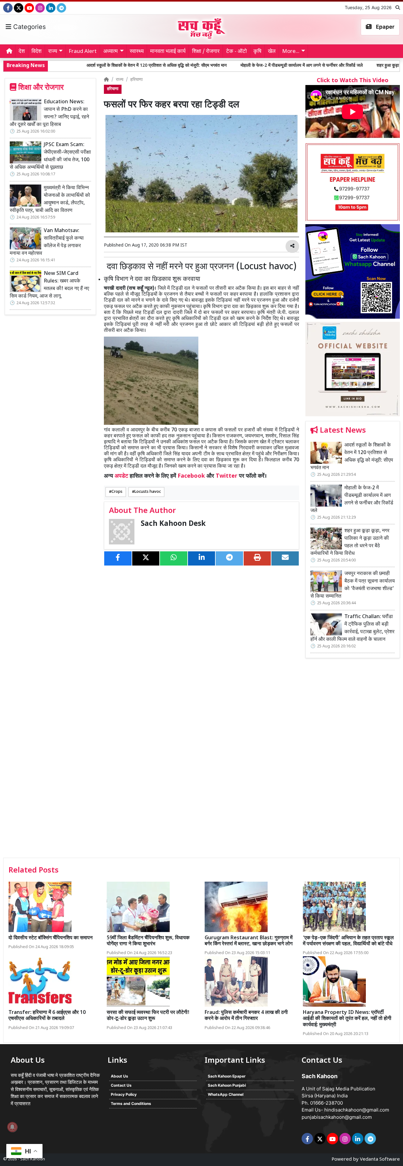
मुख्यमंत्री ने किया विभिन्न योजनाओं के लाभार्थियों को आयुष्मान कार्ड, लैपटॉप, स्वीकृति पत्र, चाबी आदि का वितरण (50, 199)
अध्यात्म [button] (110, 51)
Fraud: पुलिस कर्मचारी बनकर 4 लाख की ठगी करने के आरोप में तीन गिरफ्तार (246, 1016)
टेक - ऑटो (236, 51)
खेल (271, 51)
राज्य (119, 80)
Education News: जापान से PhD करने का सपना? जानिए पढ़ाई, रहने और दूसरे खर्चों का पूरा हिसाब (49, 113)
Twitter (226, 476)
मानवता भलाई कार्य (167, 51)
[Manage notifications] (12, 1127)
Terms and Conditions (131, 1103)
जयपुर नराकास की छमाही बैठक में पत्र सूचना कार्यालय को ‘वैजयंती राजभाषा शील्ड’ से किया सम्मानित (352, 585)
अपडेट (121, 476)
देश (22, 51)
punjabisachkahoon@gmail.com (337, 1117)
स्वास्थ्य (137, 51)
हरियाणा (136, 80)
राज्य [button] (52, 51)
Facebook (191, 476)
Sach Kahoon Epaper (227, 1076)
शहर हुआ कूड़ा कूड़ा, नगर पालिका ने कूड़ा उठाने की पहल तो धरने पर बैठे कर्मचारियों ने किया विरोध (349, 542)
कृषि (257, 51)
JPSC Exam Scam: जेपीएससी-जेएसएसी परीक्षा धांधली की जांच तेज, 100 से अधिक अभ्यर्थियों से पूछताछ (50, 156)
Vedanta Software (380, 1160)
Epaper (384, 27)
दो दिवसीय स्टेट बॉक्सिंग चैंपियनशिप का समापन (51, 938)
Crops (116, 491)
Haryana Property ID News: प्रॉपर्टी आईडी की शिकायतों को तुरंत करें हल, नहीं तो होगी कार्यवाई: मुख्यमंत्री (347, 1019)
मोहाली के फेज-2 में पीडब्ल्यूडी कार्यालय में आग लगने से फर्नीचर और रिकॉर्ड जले (241, 66)
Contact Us (121, 1085)
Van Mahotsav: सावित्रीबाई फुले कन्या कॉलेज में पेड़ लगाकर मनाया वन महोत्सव (47, 242)
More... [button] (290, 51)
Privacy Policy (124, 1094)
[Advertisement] (352, 760)
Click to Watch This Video (353, 80)
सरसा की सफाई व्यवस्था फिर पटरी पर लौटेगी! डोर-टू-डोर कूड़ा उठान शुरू (148, 1016)
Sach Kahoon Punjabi (227, 1085)
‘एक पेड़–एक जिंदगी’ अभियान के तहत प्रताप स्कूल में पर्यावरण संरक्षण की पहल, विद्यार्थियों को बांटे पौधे (348, 941)
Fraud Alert (83, 51)
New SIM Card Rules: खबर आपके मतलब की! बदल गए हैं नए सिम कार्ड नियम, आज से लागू (49, 285)
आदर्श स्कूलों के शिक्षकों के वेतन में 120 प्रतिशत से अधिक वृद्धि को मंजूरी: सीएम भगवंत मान (96, 66)
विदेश (36, 51)
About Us (119, 1076)
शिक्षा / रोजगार (205, 51)
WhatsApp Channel (225, 1094)
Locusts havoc (147, 491)
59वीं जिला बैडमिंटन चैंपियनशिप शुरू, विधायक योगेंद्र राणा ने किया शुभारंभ (148, 941)
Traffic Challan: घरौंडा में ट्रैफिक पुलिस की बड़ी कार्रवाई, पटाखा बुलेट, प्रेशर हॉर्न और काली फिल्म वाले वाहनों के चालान (352, 628)
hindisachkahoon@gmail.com (356, 1110)
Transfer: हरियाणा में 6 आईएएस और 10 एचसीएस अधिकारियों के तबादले (47, 1016)
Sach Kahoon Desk (173, 524)
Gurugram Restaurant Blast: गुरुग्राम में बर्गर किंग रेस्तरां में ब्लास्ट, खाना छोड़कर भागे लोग (248, 941)
